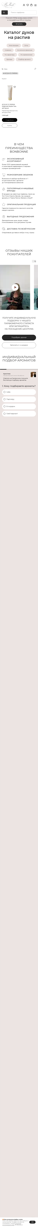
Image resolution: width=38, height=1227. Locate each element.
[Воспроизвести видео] (15, 287)
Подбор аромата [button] (24, 59)
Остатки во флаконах (24, 50)
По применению (26, 55)
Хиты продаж (13, 45)
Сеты (26, 45)
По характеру (10, 55)
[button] (24, 5)
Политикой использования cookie (11, 1224)
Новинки (8, 50)
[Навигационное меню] (35, 5)
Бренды (9, 59)
